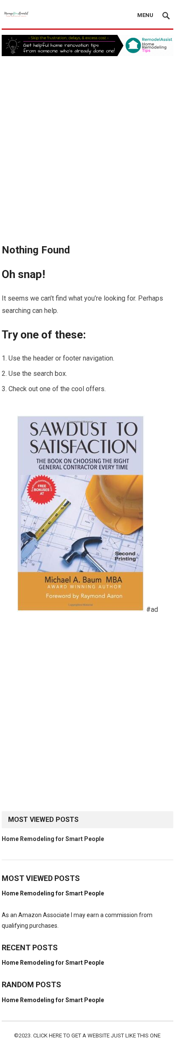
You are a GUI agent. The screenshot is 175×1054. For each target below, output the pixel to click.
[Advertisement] (87, 148)
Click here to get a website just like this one (97, 1035)
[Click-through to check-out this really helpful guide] (80, 609)
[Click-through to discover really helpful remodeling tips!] (87, 54)
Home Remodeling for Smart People (53, 838)
